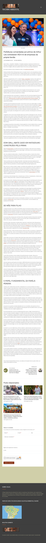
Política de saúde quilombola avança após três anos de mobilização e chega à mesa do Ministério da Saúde (33, 398)
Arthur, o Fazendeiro (26, 79)
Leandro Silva (10, 199)
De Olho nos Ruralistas (29, 69)
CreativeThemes (22, 540)
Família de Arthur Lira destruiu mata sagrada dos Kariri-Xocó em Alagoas (23, 98)
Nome (6, 432)
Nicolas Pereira (10, 148)
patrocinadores (32, 172)
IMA (15, 181)
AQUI (39, 535)
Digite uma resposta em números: (11, 447)
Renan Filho (35, 211)
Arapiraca (28, 225)
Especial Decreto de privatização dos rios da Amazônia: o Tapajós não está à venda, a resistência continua (13, 416)
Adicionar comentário (9, 436)
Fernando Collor (26, 228)
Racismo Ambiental (18, 60)
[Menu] (43, 7)
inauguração (10, 214)
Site (32, 432)
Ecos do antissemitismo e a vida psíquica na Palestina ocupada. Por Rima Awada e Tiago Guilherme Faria (12, 398)
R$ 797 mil (14, 240)
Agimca (22, 191)
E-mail (19, 432)
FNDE (18, 343)
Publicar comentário (9, 462)
